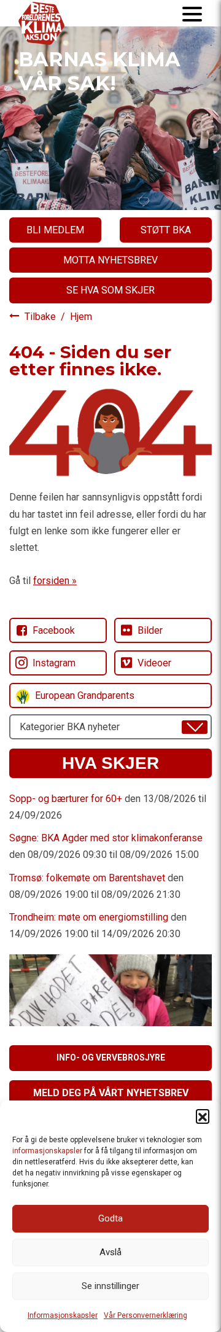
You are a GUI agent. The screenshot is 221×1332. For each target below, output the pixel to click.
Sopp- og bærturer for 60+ (65, 798)
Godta (110, 1218)
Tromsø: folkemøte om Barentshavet (87, 878)
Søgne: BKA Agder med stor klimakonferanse (106, 838)
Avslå (110, 1252)
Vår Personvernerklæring (145, 1315)
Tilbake (41, 316)
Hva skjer (110, 763)
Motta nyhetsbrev (110, 260)
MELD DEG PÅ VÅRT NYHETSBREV (110, 1093)
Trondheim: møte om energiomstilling (88, 917)
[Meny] (192, 13)
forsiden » (55, 580)
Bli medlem (55, 230)
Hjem (81, 316)
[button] (202, 1116)
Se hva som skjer (110, 290)
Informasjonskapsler (63, 1315)
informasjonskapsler (47, 1151)
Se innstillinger (110, 1285)
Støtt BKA (166, 230)
